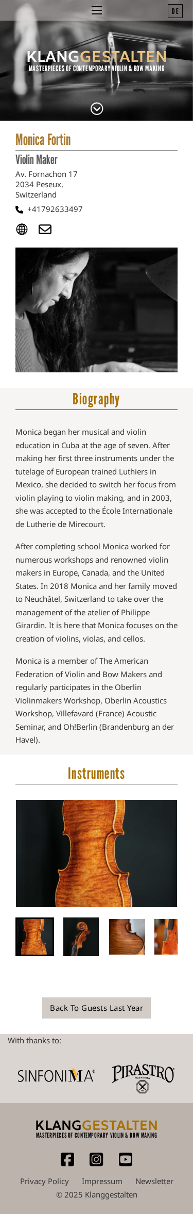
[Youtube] (125, 1164)
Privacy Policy (44, 1181)
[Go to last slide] (7, 853)
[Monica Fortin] (97, 110)
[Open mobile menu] (97, 10)
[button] (34, 936)
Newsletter (154, 1181)
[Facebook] (67, 1164)
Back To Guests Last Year (96, 1008)
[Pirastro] (143, 1075)
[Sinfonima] (56, 1075)
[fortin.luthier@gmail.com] (50, 231)
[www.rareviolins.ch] (27, 231)
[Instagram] (96, 1164)
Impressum (102, 1181)
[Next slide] (185, 853)
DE (176, 10)
